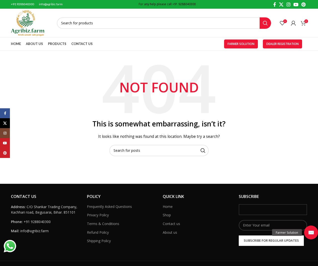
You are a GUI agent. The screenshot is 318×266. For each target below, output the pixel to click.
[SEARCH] (265, 23)
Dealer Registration (282, 44)
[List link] (45, 222)
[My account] (293, 23)
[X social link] (281, 4)
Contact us (171, 223)
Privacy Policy (98, 215)
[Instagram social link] (288, 4)
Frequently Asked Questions (109, 206)
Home (168, 206)
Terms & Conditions (103, 223)
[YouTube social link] (296, 4)
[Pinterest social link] (303, 4)
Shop (167, 215)
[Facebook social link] (275, 4)
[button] (311, 232)
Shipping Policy (99, 240)
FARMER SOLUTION (241, 44)
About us (170, 232)
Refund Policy (98, 232)
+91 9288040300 (184, 4)
